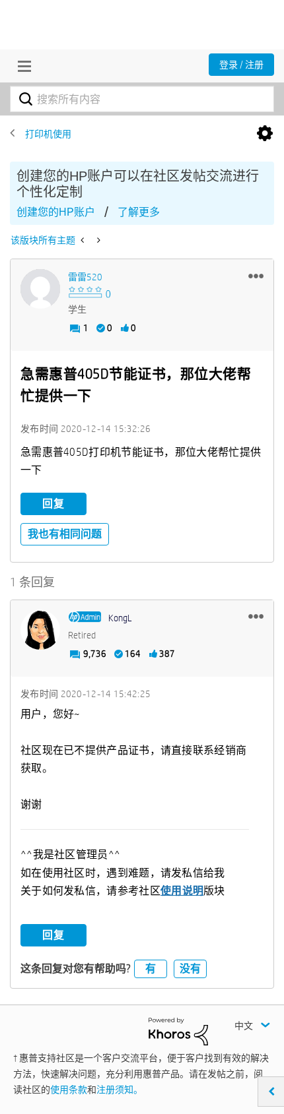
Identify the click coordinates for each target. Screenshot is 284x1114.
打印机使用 (48, 134)
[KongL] (40, 630)
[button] (255, 275)
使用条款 (68, 1090)
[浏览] (21, 65)
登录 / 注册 (241, 65)
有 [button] (150, 968)
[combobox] (142, 99)
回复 (53, 504)
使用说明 (181, 891)
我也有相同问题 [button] (65, 534)
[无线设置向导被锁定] (97, 240)
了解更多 (139, 212)
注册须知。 (119, 1090)
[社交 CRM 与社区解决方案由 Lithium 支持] (178, 1030)
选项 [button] (265, 134)
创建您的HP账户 (56, 212)
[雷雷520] (40, 289)
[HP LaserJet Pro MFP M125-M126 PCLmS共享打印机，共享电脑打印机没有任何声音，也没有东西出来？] (83, 240)
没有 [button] (190, 968)
